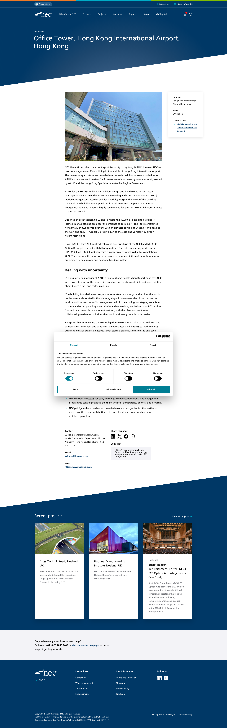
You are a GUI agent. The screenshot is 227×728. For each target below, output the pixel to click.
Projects (102, 14)
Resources (117, 14)
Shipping (120, 683)
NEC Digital (161, 14)
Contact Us (164, 4)
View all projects (180, 516)
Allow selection (113, 389)
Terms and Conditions (126, 678)
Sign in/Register (185, 4)
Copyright (170, 714)
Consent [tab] (74, 345)
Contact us (80, 678)
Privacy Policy (158, 714)
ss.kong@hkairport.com (76, 456)
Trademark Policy (185, 714)
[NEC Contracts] (43, 14)
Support (133, 14)
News (146, 14)
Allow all (151, 389)
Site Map (120, 694)
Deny (75, 389)
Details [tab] (113, 345)
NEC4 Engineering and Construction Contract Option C (187, 127)
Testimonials (81, 688)
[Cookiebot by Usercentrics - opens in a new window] (158, 337)
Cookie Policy (122, 688)
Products (87, 14)
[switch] (98, 378)
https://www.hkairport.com (78, 467)
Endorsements (82, 694)
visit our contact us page (85, 645)
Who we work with (84, 683)
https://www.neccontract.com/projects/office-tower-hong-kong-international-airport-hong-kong (129, 453)
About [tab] (153, 345)
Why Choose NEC (67, 14)
